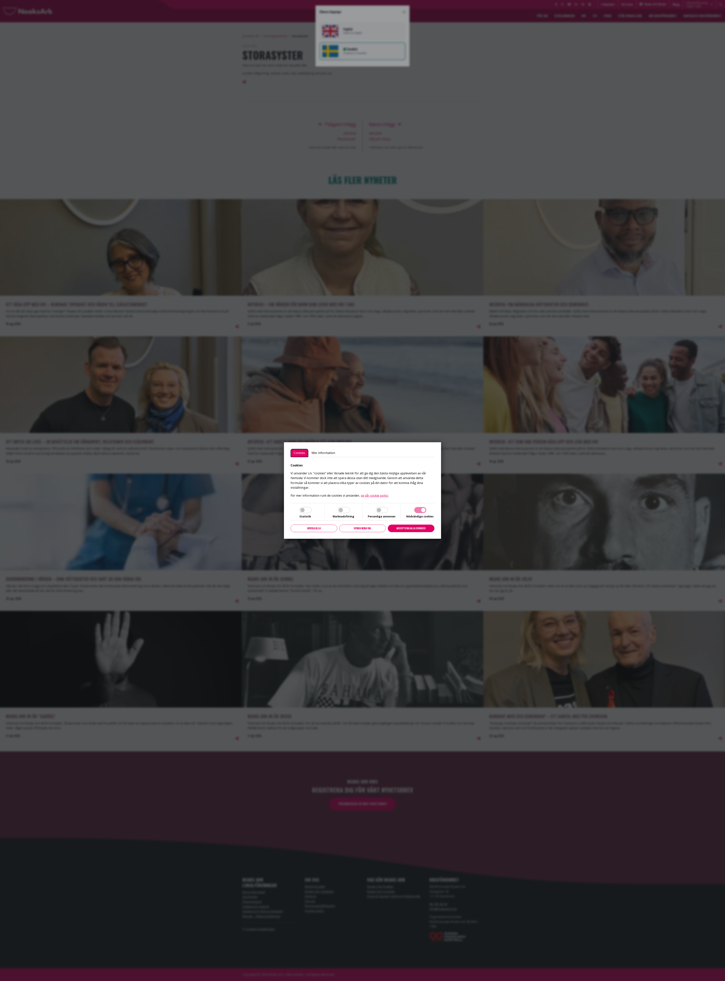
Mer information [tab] (323, 453)
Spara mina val (362, 528)
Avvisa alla (314, 528)
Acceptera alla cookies (411, 528)
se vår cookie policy (374, 495)
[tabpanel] (362, 480)
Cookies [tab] (299, 453)
